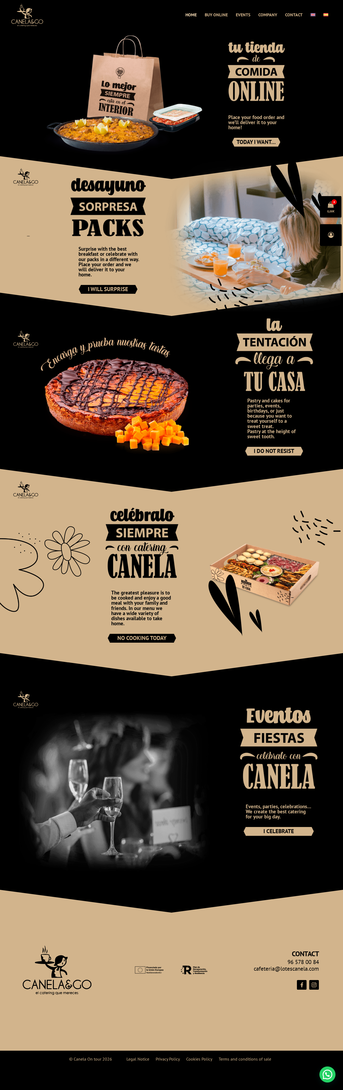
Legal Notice (137, 1059)
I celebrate (278, 831)
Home (191, 14)
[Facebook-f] (302, 985)
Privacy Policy (168, 1059)
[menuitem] (313, 14)
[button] (327, 1074)
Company (267, 14)
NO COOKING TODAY (141, 638)
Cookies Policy (199, 1059)
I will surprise (108, 289)
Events (243, 14)
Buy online (216, 14)
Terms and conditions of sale (245, 1059)
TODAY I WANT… (256, 142)
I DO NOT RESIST (274, 451)
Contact (294, 14)
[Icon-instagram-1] (314, 985)
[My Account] (331, 235)
